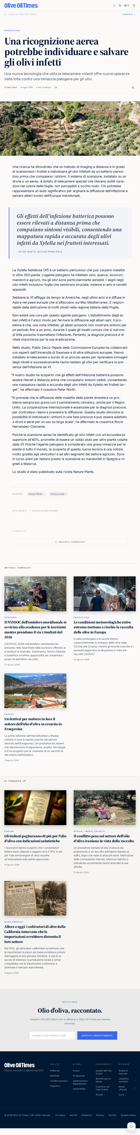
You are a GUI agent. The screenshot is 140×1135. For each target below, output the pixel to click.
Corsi (121, 1094)
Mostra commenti (72, 542)
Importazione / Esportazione (80, 1082)
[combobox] (63, 14)
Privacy (100, 1115)
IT (128, 5)
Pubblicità (86, 1115)
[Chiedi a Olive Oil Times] (131, 1126)
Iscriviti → (129, 14)
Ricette (99, 1094)
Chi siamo (60, 1115)
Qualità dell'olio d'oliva (104, 1072)
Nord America (13, 922)
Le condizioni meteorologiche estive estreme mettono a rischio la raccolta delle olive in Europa (103, 627)
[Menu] (134, 6)
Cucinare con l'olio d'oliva (103, 1088)
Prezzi (76, 1070)
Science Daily (58, 494)
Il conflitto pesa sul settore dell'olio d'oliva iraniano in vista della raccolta (104, 838)
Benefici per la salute (103, 1080)
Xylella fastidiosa (45, 511)
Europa (9, 714)
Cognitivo (55, 1086)
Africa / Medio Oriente (89, 831)
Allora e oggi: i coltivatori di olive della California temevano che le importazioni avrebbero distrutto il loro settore (34, 934)
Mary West (12, 87)
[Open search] (114, 6)
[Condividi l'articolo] (133, 87)
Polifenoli (55, 1070)
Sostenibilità (79, 1088)
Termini (112, 1115)
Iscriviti (73, 1115)
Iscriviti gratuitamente (97, 1035)
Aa (55, 87)
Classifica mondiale (124, 1080)
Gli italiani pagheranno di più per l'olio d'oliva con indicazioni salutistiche (35, 838)
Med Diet (54, 1075)
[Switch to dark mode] (120, 5)
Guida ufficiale (123, 1088)
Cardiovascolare (58, 1080)
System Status (128, 1115)
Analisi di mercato (123, 1072)
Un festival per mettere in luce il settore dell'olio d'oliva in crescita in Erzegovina (33, 723)
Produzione (12, 30)
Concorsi (10, 617)
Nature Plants (35, 494)
